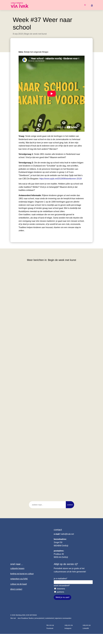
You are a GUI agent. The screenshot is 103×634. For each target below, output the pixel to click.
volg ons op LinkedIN (87, 626)
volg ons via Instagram (69, 626)
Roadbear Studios (27, 618)
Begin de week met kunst (35, 34)
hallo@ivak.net (67, 534)
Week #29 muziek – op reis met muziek (32, 322)
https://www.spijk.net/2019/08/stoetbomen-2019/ (60, 179)
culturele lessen (17, 568)
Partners (60, 592)
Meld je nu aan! (62, 597)
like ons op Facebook (50, 626)
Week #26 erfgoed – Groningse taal (30, 466)
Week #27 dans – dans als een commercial (34, 394)
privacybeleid (39, 618)
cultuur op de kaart (18, 584)
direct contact (16, 589)
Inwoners (61, 589)
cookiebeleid (49, 618)
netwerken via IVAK (19, 579)
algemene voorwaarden (63, 618)
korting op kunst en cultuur (22, 574)
